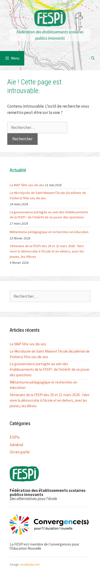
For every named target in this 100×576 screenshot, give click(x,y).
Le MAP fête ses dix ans (27, 185)
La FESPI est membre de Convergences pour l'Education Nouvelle (44, 546)
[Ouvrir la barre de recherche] (93, 58)
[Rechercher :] (37, 127)
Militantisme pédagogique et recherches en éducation (49, 232)
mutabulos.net (30, 564)
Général (16, 444)
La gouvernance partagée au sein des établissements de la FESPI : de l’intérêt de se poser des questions (49, 215)
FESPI (50, 19)
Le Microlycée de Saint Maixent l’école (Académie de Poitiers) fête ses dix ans (48, 195)
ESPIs (15, 437)
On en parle (20, 452)
